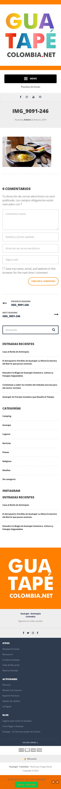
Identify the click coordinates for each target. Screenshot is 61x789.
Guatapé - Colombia (19, 766)
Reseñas (6, 470)
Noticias (6, 443)
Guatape (6, 425)
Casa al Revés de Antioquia (15, 351)
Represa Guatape (10, 670)
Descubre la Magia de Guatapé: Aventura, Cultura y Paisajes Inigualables (27, 374)
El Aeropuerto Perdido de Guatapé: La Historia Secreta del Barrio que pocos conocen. (29, 362)
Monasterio (7, 654)
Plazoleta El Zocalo (10, 649)
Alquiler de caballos (11, 701)
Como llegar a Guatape (12, 726)
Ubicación (32, 758)
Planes (5, 452)
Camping (6, 416)
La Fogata (6, 706)
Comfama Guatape (11, 659)
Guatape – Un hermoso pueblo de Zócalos (21, 731)
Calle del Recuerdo (10, 665)
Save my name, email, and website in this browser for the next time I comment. (29, 270)
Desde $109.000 (26, 784)
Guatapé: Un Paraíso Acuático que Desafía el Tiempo (28, 397)
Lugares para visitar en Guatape (17, 720)
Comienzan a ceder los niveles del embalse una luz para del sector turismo (29, 386)
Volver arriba (29, 742)
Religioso (7, 461)
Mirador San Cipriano (12, 690)
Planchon (6, 684)
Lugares (6, 434)
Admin (27, 119)
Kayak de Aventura (10, 695)
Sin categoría (8, 479)
